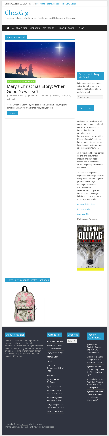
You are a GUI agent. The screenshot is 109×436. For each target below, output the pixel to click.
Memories (51, 376)
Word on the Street (55, 413)
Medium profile (83, 209)
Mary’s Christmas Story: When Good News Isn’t (36, 88)
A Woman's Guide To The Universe (21, 81)
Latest (49, 362)
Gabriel (63, 96)
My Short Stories (54, 387)
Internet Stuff (52, 358)
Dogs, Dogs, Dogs (55, 354)
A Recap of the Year (55, 342)
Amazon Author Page (86, 204)
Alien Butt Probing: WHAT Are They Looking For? (95, 386)
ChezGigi (17, 12)
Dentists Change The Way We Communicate (94, 351)
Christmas (55, 96)
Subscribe (85, 108)
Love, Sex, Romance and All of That (55, 369)
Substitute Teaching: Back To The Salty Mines (56, 4)
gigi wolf (31, 96)
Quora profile (83, 214)
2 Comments (43, 96)
